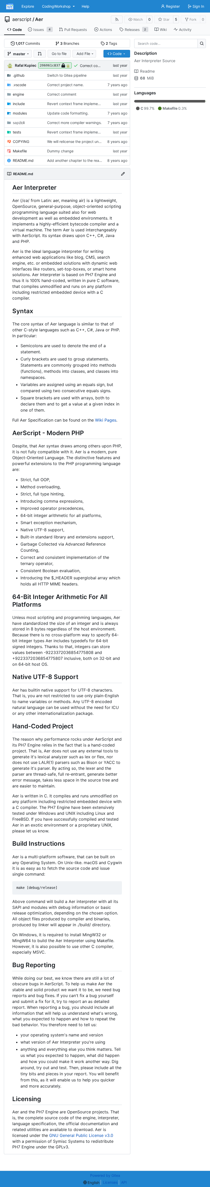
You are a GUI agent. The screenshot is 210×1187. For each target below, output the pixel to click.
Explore (28, 6)
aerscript (22, 19)
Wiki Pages (105, 420)
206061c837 (50, 65)
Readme (147, 71)
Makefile (20, 151)
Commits (28, 43)
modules (20, 113)
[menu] (91, 1182)
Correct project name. (65, 85)
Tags (111, 43)
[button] (40, 54)
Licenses (110, 1182)
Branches (69, 43)
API (124, 1182)
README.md (23, 160)
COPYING (21, 141)
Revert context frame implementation (78, 103)
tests (17, 132)
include (19, 103)
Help (85, 6)
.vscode (19, 85)
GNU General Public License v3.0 (81, 1135)
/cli (19, 122)
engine (18, 94)
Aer (39, 19)
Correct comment (94, 65)
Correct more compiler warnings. (74, 122)
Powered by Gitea (105, 1175)
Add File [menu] (83, 53)
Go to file (59, 53)
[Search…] (201, 43)
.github (19, 75)
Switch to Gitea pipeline (67, 75)
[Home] (10, 6)
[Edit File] (123, 174)
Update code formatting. (68, 113)
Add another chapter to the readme (77, 160)
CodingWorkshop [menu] (56, 6)
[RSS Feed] (117, 19)
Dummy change (60, 151)
